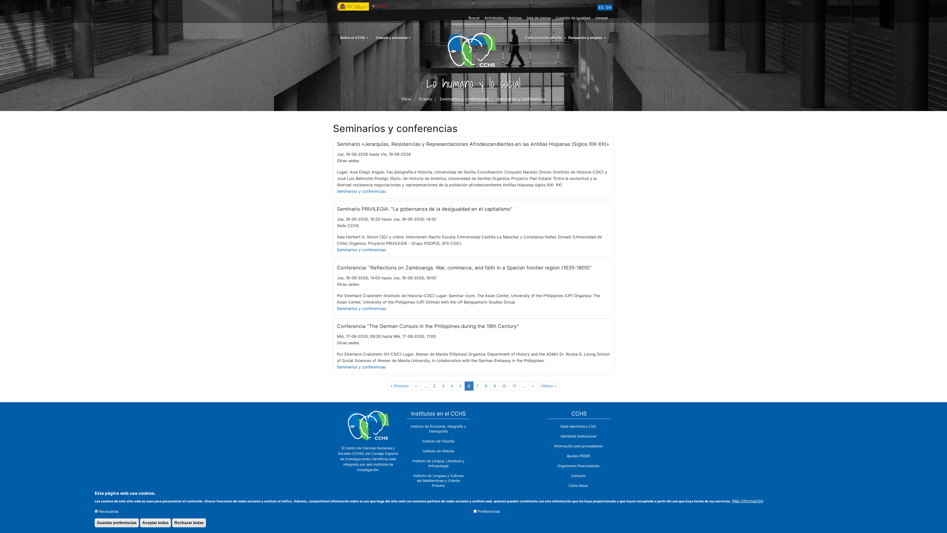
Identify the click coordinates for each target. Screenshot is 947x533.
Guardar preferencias (117, 523)
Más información (747, 500)
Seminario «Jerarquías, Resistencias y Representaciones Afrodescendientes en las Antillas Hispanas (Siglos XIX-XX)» (473, 144)
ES (601, 7)
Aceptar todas (155, 523)
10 (506, 385)
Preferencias (489, 511)
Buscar (474, 18)
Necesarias (109, 511)
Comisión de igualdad (573, 18)
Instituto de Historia (438, 451)
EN (608, 7)
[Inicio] (473, 49)
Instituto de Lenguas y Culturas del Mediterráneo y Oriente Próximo (438, 481)
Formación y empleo (585, 38)
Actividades (494, 18)
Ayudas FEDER (578, 456)
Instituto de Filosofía (438, 441)
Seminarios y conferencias (361, 191)
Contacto (578, 476)
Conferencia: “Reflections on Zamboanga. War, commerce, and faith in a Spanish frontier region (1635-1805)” (464, 268)
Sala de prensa (539, 18)
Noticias (515, 18)
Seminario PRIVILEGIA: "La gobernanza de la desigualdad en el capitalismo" (424, 209)
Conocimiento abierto (543, 38)
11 (515, 385)
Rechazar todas (189, 523)
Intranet (601, 18)
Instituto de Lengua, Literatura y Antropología (438, 463)
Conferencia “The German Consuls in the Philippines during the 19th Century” (428, 326)
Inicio (406, 98)
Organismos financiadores (578, 466)
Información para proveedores (578, 446)
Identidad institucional (578, 436)
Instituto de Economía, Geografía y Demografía (438, 428)
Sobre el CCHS (353, 38)
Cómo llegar (578, 485)
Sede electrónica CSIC (578, 426)
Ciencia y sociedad (392, 38)
